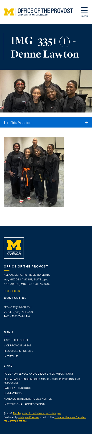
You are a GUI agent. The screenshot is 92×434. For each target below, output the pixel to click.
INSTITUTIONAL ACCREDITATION (24, 404)
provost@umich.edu (17, 307)
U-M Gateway (13, 393)
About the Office (16, 340)
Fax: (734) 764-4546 (17, 316)
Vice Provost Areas (17, 345)
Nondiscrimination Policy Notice (28, 399)
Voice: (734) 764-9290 (18, 312)
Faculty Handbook (17, 388)
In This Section (18, 122)
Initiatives (11, 356)
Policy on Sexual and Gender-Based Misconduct (38, 374)
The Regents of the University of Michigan (37, 413)
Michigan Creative (28, 417)
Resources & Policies (18, 351)
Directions (12, 291)
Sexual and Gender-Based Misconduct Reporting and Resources (42, 380)
